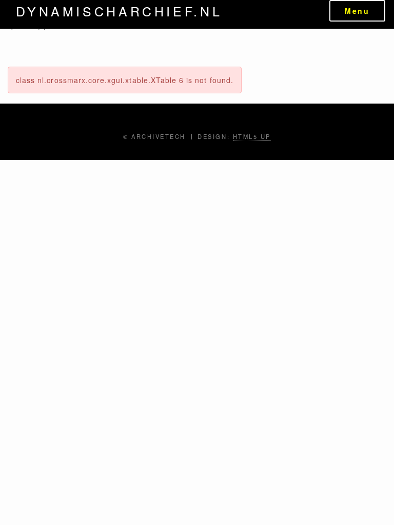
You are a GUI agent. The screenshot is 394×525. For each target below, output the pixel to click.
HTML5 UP (252, 136)
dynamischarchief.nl (119, 11)
